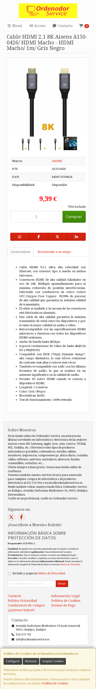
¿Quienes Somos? (21, 610)
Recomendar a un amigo (54, 251)
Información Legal (65, 596)
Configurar (13, 661)
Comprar (74, 216)
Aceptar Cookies (52, 661)
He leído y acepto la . (39, 573)
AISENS (57, 161)
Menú (16, 26)
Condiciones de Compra (26, 605)
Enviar (62, 583)
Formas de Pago (63, 605)
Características (20, 251)
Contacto (65, 26)
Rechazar (31, 661)
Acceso (39, 26)
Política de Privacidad (70, 564)
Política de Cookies (55, 683)
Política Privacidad (22, 600)
